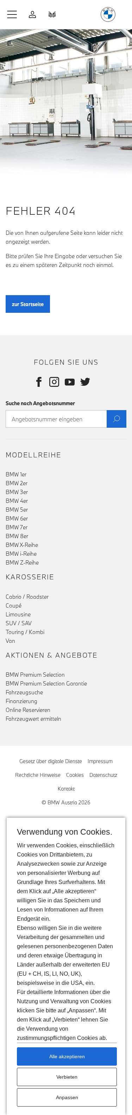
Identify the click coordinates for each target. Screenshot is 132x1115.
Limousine (18, 614)
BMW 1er (16, 474)
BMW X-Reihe (22, 544)
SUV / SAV (19, 623)
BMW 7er (16, 527)
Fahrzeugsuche (24, 692)
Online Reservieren (28, 709)
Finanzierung (21, 701)
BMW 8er (17, 536)
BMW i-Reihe (21, 553)
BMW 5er (17, 509)
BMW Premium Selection (35, 674)
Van (10, 640)
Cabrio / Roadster (27, 596)
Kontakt (66, 788)
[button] (12, 14)
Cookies (75, 775)
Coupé (13, 605)
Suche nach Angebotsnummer (40, 403)
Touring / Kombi (25, 631)
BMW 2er (16, 483)
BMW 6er (17, 518)
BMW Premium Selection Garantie (46, 683)
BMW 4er (17, 500)
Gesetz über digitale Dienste (50, 761)
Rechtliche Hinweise (38, 775)
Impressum (100, 761)
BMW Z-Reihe (22, 562)
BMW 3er (17, 491)
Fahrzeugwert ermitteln (33, 718)
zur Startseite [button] (28, 304)
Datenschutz (103, 775)
